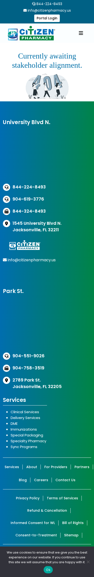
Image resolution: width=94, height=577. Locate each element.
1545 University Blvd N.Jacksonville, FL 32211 (37, 226)
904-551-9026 (29, 356)
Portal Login (47, 18)
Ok (48, 570)
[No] (88, 561)
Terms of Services (62, 498)
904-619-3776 (28, 199)
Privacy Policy (28, 498)
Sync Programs (24, 446)
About (31, 467)
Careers (41, 480)
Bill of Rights (73, 522)
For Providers (55, 467)
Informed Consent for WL (33, 522)
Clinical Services (25, 411)
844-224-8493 (48, 3)
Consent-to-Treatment (36, 535)
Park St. (13, 291)
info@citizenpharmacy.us (49, 10)
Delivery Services (25, 417)
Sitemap (71, 535)
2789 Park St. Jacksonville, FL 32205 (37, 383)
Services (12, 467)
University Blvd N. (26, 122)
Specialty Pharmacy (28, 440)
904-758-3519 (28, 368)
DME (14, 423)
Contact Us (65, 480)
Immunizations (24, 429)
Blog (23, 480)
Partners (81, 467)
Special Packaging (27, 435)
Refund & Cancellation (47, 510)
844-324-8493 (29, 211)
